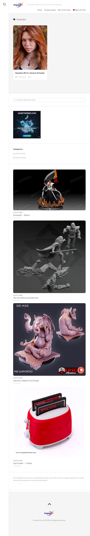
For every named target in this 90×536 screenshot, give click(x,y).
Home (39, 10)
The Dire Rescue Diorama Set (25, 298)
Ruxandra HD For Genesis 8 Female (29, 73)
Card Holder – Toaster (22, 463)
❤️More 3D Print (79, 10)
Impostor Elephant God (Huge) (26, 380)
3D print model (50, 10)
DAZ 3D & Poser (64, 10)
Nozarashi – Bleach (21, 215)
